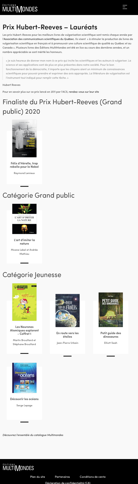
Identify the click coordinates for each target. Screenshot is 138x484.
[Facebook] (118, 467)
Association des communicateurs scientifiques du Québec (39, 39)
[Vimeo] (132, 467)
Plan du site (37, 477)
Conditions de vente (93, 477)
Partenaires (62, 477)
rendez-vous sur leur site (84, 92)
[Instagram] (125, 467)
